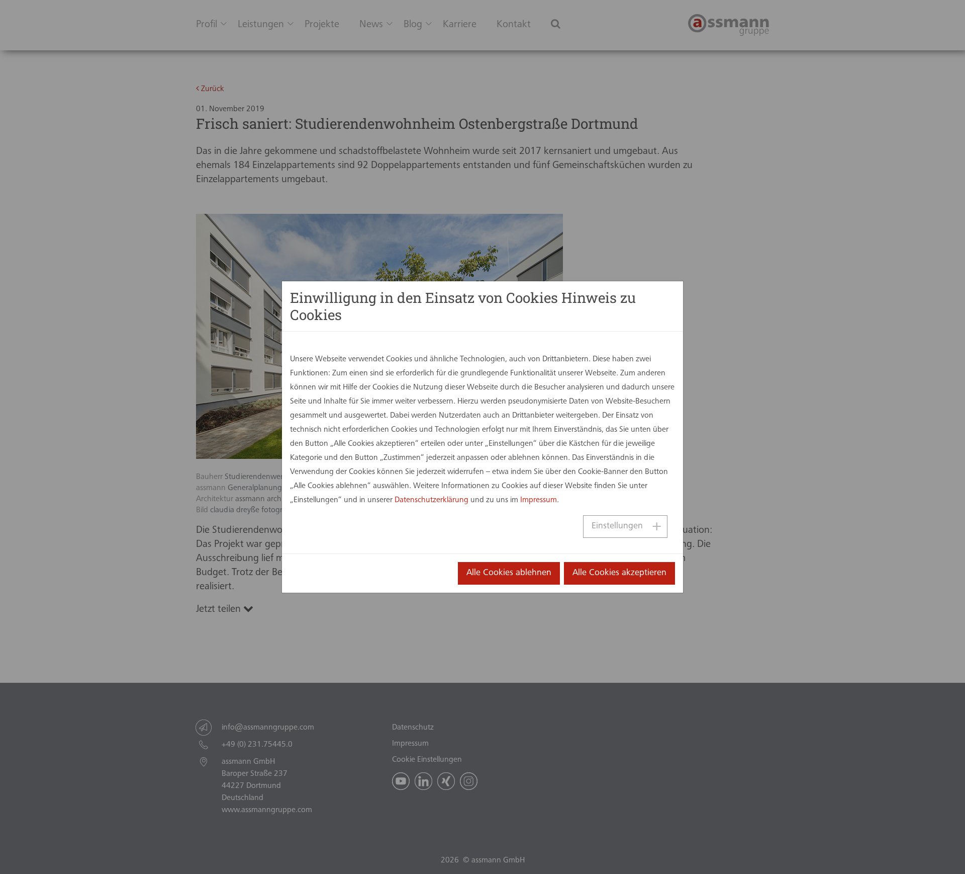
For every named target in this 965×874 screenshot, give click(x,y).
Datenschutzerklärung (431, 500)
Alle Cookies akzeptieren (619, 573)
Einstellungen (617, 526)
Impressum (538, 500)
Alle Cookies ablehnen (508, 573)
